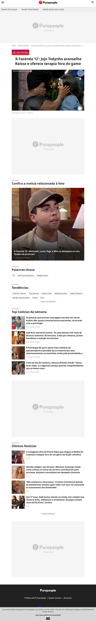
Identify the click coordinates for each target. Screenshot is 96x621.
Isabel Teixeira (76, 293)
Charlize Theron (19, 293)
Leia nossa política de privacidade (48, 615)
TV (14, 275)
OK (48, 618)
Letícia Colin (47, 293)
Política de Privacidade (35, 598)
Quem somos (54, 598)
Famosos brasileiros (26, 275)
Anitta (35, 298)
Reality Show (42, 275)
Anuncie (68, 598)
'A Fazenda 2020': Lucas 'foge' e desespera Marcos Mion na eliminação (55, 45)
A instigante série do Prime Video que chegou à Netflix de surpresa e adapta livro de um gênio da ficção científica (54, 453)
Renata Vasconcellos (21, 298)
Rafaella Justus (61, 293)
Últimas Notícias (23, 45)
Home (14, 45)
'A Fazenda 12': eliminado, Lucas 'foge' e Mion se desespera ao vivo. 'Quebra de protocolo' (47, 252)
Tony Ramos (34, 293)
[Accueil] (48, 2)
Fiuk (42, 298)
